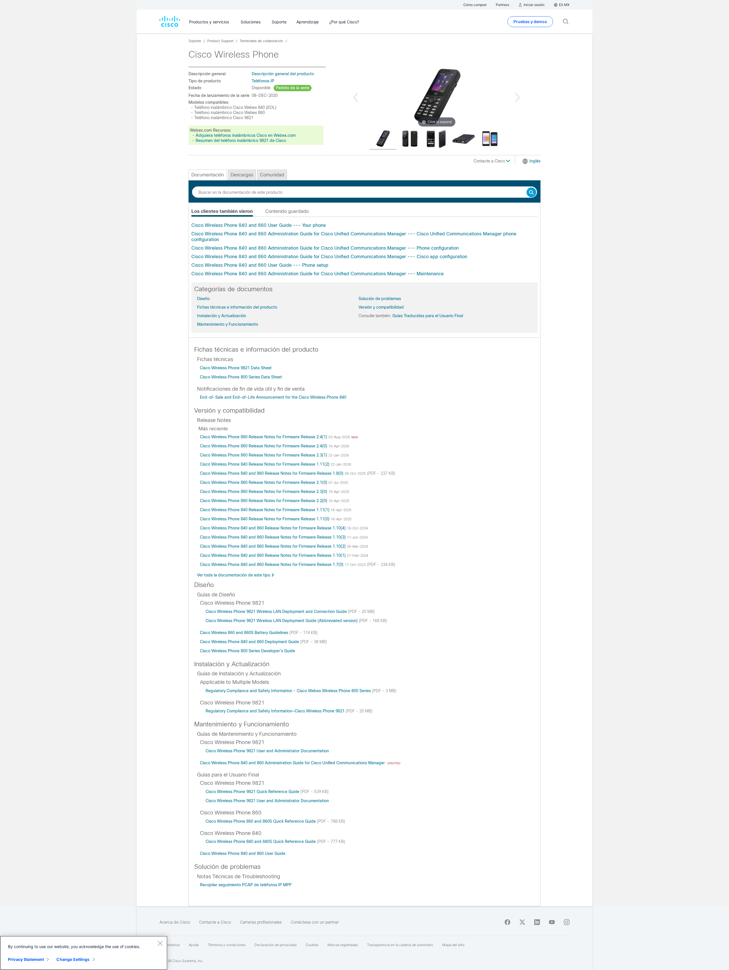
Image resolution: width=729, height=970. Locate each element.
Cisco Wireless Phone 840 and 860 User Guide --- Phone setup (259, 265)
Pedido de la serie (292, 87)
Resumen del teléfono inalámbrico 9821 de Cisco (241, 140)
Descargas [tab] (242, 174)
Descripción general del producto (283, 74)
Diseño (203, 298)
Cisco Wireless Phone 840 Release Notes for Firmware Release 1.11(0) (265, 519)
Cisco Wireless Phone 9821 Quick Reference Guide (253, 791)
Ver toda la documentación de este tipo (233, 575)
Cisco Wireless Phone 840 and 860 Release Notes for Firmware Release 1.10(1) (273, 555)
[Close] (160, 943)
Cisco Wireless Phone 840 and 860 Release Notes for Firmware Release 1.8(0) (272, 473)
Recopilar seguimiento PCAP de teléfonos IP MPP (246, 885)
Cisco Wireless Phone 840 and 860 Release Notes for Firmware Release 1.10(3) (273, 537)
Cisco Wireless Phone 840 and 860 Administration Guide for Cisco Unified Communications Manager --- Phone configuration (325, 248)
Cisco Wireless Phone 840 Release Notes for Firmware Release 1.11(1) (265, 510)
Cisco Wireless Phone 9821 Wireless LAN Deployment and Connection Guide (277, 611)
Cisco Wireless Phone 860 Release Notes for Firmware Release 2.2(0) (264, 500)
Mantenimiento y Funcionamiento (227, 324)
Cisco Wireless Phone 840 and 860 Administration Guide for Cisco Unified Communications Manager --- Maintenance (317, 273)
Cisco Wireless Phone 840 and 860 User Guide (242, 853)
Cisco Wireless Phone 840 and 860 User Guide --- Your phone (258, 225)
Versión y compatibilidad (381, 307)
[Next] (517, 97)
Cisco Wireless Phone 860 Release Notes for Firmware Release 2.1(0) (264, 482)
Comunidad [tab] (272, 174)
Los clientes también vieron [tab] (222, 211)
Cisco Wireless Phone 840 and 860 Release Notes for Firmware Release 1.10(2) (273, 546)
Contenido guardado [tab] (287, 211)
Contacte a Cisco (490, 161)
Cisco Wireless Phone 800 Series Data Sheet (241, 377)
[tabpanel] (364, 250)
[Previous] (355, 97)
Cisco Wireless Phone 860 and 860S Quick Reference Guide (261, 821)
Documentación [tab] (207, 174)
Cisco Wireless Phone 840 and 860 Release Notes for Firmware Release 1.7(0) (272, 564)
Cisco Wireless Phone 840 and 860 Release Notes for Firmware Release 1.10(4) (273, 528)
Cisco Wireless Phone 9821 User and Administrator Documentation (267, 751)
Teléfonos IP (263, 81)
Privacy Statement (26, 959)
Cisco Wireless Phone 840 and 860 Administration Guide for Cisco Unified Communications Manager (293, 763)
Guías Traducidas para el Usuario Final (427, 315)
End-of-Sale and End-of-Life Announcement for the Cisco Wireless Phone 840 (273, 397)
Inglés (534, 161)
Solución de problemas (380, 298)
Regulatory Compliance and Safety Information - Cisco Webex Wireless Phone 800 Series (289, 690)
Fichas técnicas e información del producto (237, 307)
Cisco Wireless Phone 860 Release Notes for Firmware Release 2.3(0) (264, 491)
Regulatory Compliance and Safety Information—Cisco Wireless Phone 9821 (276, 711)
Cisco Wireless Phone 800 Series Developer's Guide (247, 651)
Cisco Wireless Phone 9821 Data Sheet (236, 368)
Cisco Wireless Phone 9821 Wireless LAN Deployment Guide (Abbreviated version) (282, 620)
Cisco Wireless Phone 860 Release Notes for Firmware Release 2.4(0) (264, 446)
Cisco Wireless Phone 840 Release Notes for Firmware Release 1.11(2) (265, 464)
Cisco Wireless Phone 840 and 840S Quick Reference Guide (261, 841)
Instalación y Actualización (221, 315)
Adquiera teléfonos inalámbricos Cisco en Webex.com (246, 135)
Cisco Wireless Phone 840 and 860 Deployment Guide (250, 641)
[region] (83, 953)
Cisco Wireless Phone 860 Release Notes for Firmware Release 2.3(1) (264, 455)
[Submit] (531, 193)
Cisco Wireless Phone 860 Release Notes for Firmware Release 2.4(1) (264, 437)
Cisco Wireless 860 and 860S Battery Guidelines (244, 632)
